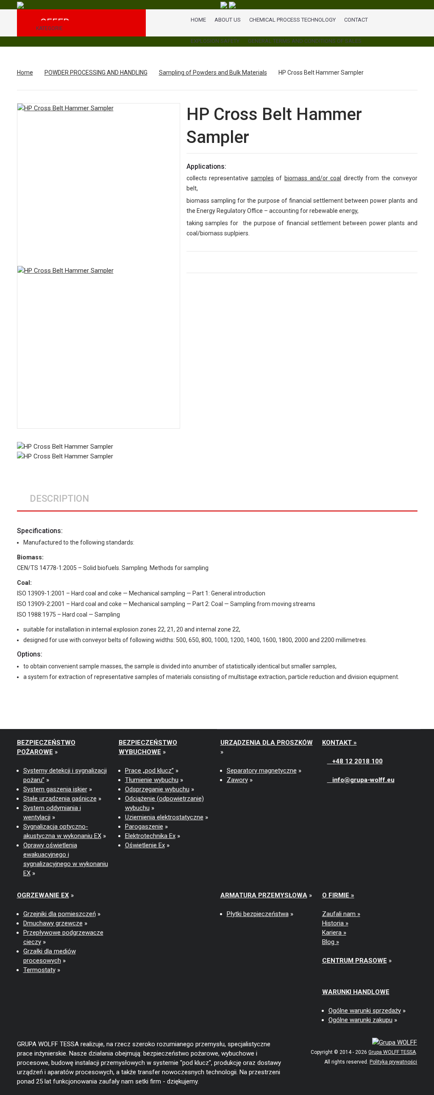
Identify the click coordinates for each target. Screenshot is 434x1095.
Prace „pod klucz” (149, 770)
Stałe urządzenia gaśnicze (60, 798)
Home (198, 20)
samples (262, 178)
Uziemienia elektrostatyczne (164, 817)
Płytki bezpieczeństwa (258, 914)
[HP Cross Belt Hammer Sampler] (98, 347)
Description (59, 498)
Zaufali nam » (341, 914)
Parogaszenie (144, 826)
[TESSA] (20, 4)
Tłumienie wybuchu (151, 780)
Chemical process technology (292, 20)
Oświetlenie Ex (145, 845)
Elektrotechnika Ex (150, 836)
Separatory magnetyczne (262, 770)
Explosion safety (215, 41)
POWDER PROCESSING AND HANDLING (96, 72)
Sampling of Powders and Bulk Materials (213, 72)
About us (227, 20)
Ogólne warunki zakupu (360, 1020)
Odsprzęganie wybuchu (157, 789)
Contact (356, 20)
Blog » (330, 942)
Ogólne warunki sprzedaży (364, 1010)
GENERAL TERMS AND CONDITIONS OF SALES (305, 41)
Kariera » (334, 932)
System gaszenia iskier (55, 789)
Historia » (335, 923)
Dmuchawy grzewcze (53, 923)
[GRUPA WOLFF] (394, 1042)
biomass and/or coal (312, 178)
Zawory (237, 780)
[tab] (59, 498)
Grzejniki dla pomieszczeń (59, 914)
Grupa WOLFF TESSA (392, 1052)
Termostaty (39, 970)
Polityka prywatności (393, 1062)
